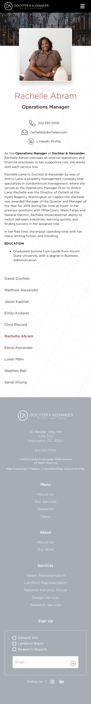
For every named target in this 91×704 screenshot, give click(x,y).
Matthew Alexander (21, 290)
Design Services (45, 597)
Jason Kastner (16, 301)
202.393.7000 (48, 123)
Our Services (46, 501)
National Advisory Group (45, 590)
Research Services (45, 605)
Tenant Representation (45, 575)
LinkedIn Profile (49, 141)
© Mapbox (34, 468)
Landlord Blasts (31, 643)
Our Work (45, 549)
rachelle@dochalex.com (48, 132)
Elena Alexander (18, 347)
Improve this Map (74, 468)
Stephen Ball (15, 370)
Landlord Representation (45, 582)
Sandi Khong (15, 382)
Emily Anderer (16, 313)
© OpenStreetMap (52, 468)
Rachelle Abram (18, 336)
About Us (45, 494)
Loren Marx (14, 359)
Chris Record (15, 324)
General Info (28, 638)
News (45, 516)
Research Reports (32, 649)
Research (45, 509)
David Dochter (17, 278)
